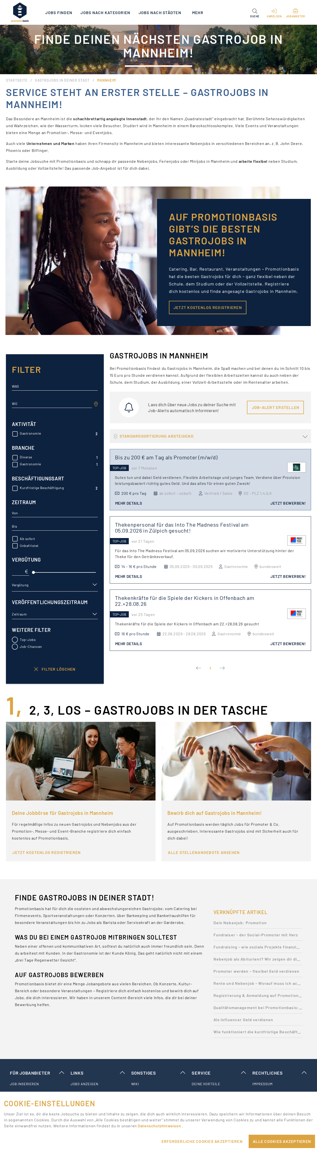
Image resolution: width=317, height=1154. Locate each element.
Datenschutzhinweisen (160, 1125)
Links (77, 1073)
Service (201, 1073)
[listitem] (37, 1084)
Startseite (16, 80)
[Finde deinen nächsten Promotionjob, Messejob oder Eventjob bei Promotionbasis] (20, 12)
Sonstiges (143, 1073)
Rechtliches (267, 1073)
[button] (255, 12)
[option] (257, 924)
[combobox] (52, 404)
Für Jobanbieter (30, 1073)
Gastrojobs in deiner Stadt (62, 80)
